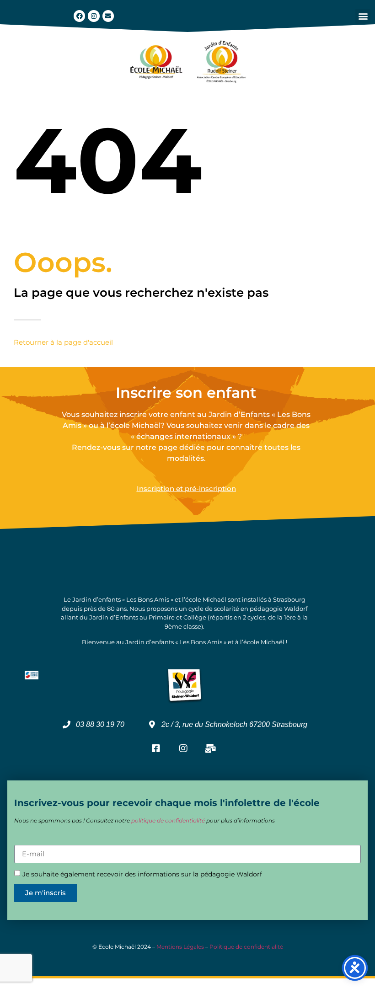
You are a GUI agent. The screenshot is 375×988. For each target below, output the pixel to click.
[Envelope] (108, 15)
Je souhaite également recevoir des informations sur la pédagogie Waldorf (142, 874)
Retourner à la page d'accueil (63, 342)
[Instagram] (93, 15)
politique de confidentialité (168, 820)
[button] (362, 16)
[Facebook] (79, 15)
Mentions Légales (180, 946)
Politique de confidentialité (246, 946)
